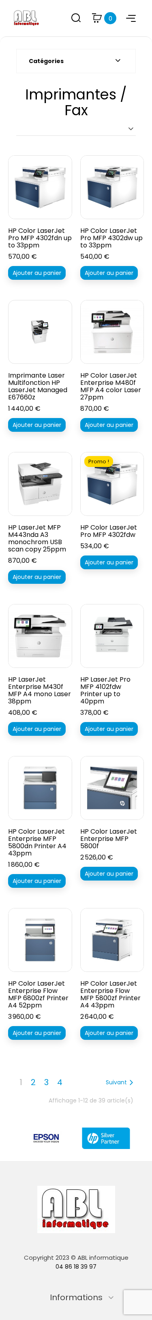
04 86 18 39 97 (76, 1267)
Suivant (116, 1082)
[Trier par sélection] (76, 128)
